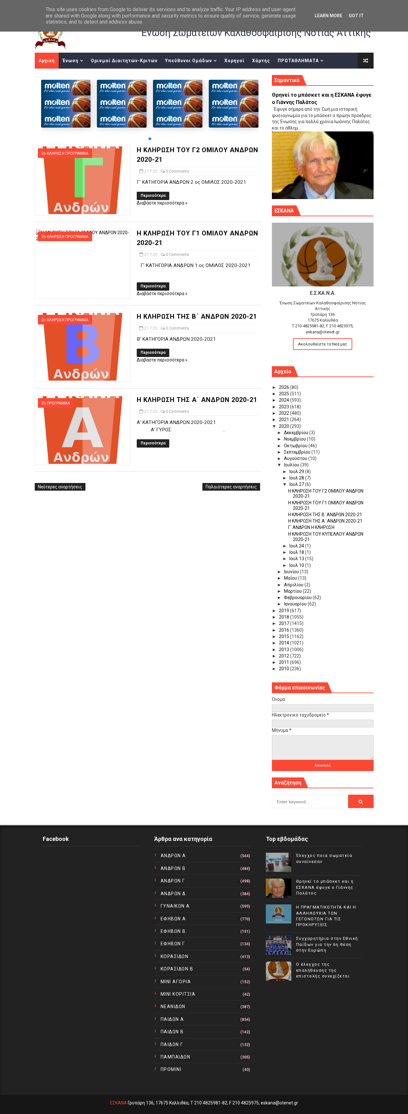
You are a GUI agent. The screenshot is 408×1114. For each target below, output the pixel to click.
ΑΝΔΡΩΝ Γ (173, 880)
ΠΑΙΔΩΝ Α (172, 1019)
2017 (284, 623)
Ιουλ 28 (297, 477)
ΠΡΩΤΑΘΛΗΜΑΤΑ (298, 60)
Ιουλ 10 (297, 565)
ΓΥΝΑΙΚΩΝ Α (175, 906)
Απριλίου (294, 584)
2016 (284, 630)
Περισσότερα (153, 195)
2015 (284, 636)
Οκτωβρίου (296, 445)
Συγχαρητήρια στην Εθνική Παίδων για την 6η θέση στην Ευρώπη (327, 944)
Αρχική (47, 60)
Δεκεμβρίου (296, 432)
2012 (284, 655)
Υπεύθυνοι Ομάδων (188, 60)
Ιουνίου (292, 571)
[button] (150, 138)
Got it (356, 15)
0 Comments (177, 171)
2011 (284, 662)
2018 (284, 617)
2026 (284, 387)
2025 (284, 393)
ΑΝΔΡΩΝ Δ (173, 893)
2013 (284, 649)
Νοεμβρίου (295, 439)
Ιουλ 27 (297, 484)
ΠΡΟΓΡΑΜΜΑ (58, 403)
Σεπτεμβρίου (297, 452)
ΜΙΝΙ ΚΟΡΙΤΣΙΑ (178, 994)
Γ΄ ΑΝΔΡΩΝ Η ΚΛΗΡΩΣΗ (311, 527)
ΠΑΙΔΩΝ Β (172, 1031)
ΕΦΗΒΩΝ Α (173, 918)
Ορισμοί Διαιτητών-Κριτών (124, 60)
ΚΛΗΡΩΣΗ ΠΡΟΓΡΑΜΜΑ (67, 153)
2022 (284, 413)
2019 (284, 610)
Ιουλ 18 (297, 552)
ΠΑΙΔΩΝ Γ (172, 1044)
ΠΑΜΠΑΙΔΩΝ (176, 1056)
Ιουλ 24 (297, 545)
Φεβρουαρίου (298, 597)
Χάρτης (261, 60)
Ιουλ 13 (297, 558)
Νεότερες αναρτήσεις (60, 486)
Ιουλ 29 (297, 471)
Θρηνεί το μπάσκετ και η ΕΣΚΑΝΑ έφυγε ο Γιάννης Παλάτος (325, 887)
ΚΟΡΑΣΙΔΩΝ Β (177, 968)
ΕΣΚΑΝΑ (118, 1102)
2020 (284, 426)
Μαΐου (291, 578)
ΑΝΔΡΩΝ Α (173, 855)
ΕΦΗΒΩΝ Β (173, 931)
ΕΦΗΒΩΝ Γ (173, 943)
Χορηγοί (234, 60)
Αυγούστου (296, 458)
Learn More (328, 15)
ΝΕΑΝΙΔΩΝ (173, 1006)
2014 (284, 642)
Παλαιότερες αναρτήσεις (231, 486)
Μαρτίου (293, 591)
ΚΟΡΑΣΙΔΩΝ (175, 956)
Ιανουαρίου (296, 603)
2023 (284, 406)
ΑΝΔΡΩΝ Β (173, 868)
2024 (284, 400)
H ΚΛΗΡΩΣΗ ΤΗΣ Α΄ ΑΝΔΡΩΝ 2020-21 (197, 400)
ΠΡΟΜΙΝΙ (171, 1069)
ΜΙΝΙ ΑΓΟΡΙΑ (176, 981)
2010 (284, 668)
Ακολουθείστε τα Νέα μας (322, 344)
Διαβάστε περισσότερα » (162, 202)
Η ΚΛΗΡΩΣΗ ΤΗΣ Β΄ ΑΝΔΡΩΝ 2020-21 (197, 316)
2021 (284, 419)
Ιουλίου (292, 464)
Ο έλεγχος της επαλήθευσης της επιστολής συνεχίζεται (323, 970)
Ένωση (70, 60)
